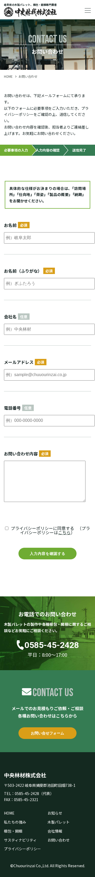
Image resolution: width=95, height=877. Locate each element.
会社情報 (55, 831)
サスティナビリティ (20, 840)
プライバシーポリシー (22, 848)
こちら (64, 532)
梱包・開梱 (13, 831)
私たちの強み (15, 822)
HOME (8, 76)
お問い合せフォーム (47, 733)
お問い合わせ (59, 840)
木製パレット (59, 822)
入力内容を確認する (47, 553)
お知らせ (55, 813)
